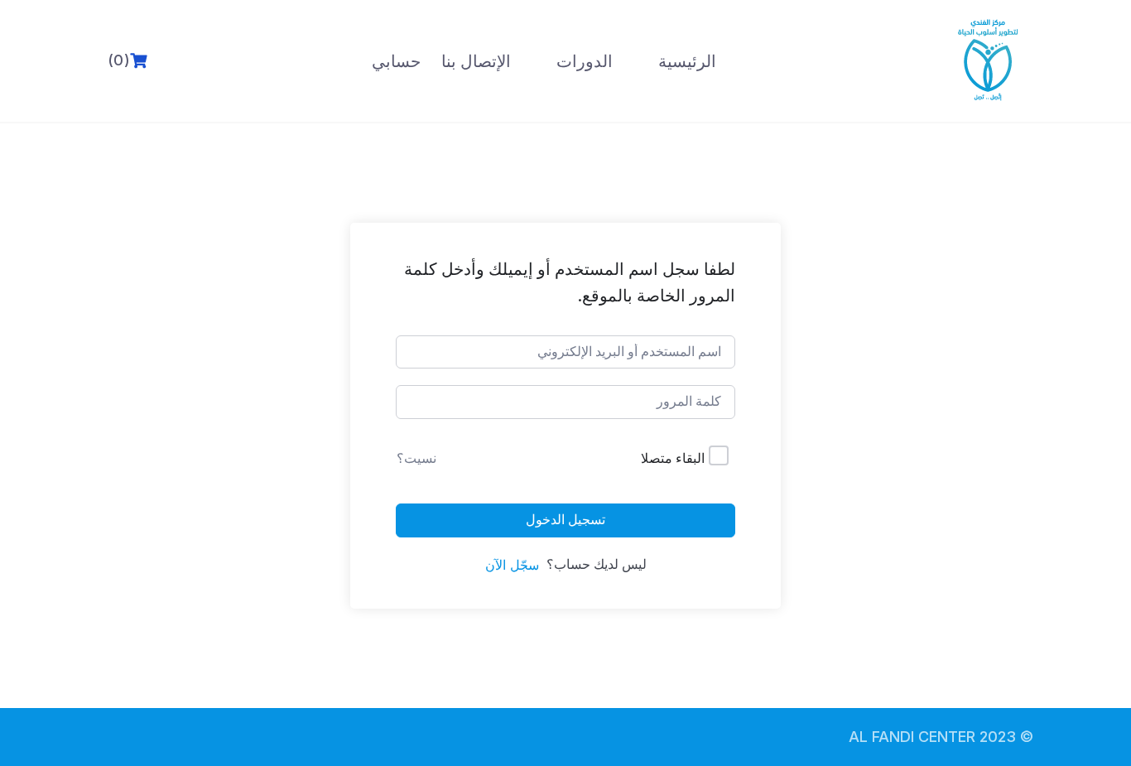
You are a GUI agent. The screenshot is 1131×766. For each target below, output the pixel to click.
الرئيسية (687, 61)
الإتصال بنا (476, 61)
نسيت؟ (416, 458)
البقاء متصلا (673, 458)
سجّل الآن (512, 564)
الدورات (584, 61)
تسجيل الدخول (565, 520)
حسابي (396, 61)
